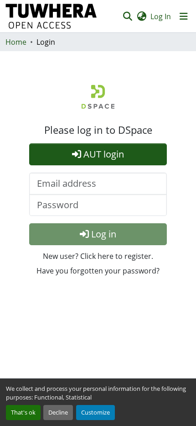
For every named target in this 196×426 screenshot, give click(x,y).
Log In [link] (160, 16)
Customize (95, 412)
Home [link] (15, 42)
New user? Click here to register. (98, 256)
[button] (51, 16)
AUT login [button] (102, 154)
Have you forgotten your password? (98, 271)
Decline (58, 412)
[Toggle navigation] (184, 16)
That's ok (23, 412)
